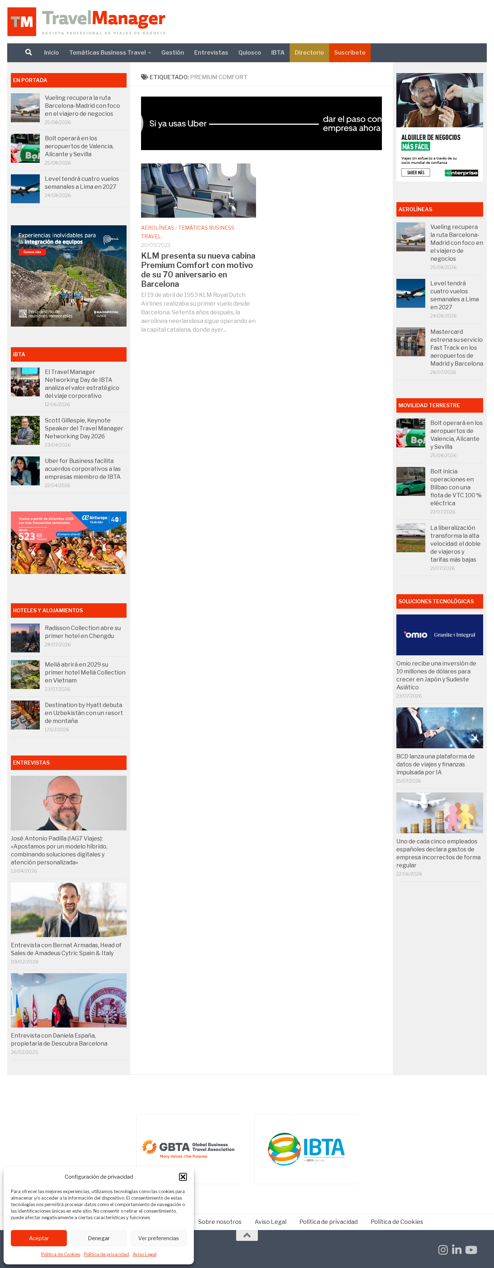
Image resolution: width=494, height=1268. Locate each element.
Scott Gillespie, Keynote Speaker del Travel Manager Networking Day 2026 (84, 428)
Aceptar (39, 1238)
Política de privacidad (106, 1254)
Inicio (51, 52)
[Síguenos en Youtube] (470, 1249)
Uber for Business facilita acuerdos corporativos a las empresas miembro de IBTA (83, 469)
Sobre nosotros (220, 1221)
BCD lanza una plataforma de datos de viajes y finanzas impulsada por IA (435, 764)
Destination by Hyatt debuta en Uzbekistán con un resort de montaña (84, 713)
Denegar (99, 1238)
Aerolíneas (157, 228)
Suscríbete (350, 52)
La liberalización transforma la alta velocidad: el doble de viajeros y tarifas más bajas (455, 543)
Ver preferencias (158, 1238)
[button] (183, 1176)
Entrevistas (211, 52)
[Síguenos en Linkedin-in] (456, 1249)
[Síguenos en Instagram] (443, 1249)
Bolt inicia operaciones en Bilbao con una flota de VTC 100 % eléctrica (456, 487)
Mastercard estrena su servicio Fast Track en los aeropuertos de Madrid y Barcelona (456, 347)
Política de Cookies (60, 1254)
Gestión (172, 52)
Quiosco (249, 52)
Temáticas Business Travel (107, 52)
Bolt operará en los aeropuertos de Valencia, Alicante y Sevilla (79, 146)
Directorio (309, 52)
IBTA (278, 52)
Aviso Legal (145, 1254)
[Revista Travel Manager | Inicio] (86, 21)
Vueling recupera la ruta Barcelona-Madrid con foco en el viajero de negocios (82, 105)
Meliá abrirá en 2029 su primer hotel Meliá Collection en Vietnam (85, 672)
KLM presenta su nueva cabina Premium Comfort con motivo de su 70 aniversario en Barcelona (198, 270)
